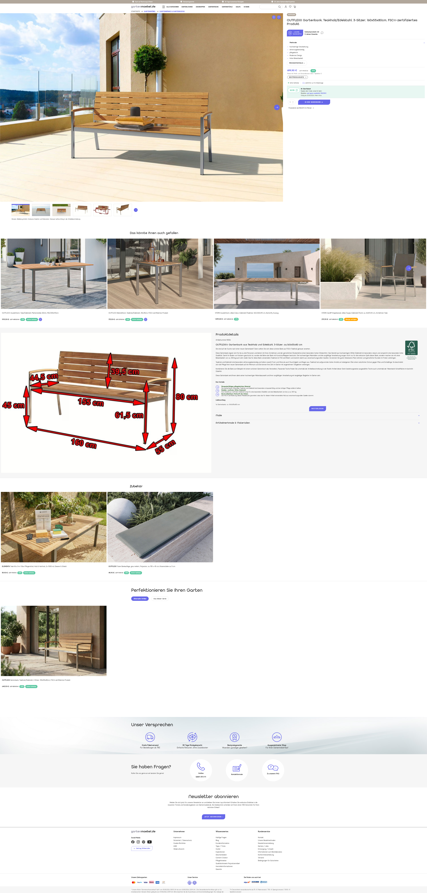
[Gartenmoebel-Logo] (150, 831)
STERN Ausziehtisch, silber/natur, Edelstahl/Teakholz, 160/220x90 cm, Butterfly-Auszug (246, 313)
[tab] (140, 598)
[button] (277, 107)
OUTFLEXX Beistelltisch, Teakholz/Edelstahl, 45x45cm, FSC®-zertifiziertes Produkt (138, 313)
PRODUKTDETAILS (296, 63)
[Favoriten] (290, 7)
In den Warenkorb (313, 102)
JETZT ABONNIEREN (213, 817)
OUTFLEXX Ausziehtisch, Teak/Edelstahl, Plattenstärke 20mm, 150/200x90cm (30, 313)
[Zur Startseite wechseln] (143, 6)
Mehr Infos (318, 95)
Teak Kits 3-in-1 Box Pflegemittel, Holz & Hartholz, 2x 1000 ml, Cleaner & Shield (34, 566)
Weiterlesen (317, 408)
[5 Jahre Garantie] (322, 33)
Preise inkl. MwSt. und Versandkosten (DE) (304, 73)
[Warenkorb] (295, 7)
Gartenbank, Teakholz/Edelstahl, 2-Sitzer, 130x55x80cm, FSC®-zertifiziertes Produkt (36, 680)
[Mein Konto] (286, 7)
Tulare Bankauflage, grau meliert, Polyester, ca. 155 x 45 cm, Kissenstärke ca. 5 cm (142, 566)
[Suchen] (279, 7)
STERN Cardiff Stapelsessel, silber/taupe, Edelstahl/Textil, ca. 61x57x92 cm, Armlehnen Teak (355, 313)
